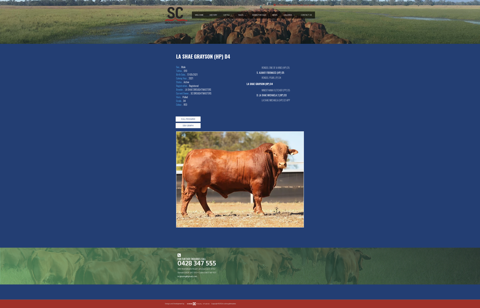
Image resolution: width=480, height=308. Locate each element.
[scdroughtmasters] (176, 15)
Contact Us (306, 15)
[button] (188, 119)
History (213, 15)
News (274, 15)
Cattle (226, 15)
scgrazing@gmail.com (187, 276)
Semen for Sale (259, 15)
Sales (240, 15)
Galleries (288, 15)
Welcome (199, 15)
